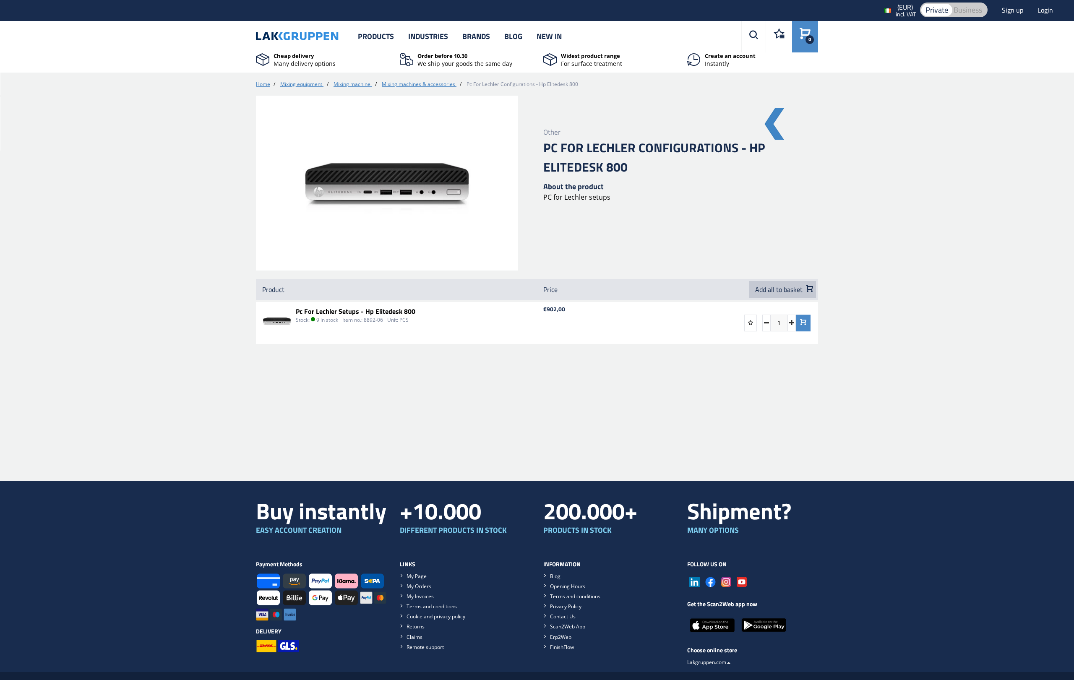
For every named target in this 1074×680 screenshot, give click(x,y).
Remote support (425, 647)
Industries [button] (428, 36)
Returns (416, 626)
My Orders (419, 586)
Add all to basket (779, 289)
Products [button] (376, 36)
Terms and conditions (432, 606)
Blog (513, 36)
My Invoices (420, 596)
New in (549, 36)
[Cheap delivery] (262, 58)
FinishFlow (562, 647)
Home (263, 84)
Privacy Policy (565, 606)
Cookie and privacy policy (436, 616)
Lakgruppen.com (706, 662)
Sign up (1013, 10)
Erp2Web (560, 637)
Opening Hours (567, 586)
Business (968, 10)
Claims (414, 637)
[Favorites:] (779, 36)
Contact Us (563, 616)
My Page (417, 576)
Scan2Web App (567, 626)
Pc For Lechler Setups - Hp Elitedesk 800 (355, 311)
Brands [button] (476, 36)
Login (1045, 10)
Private (936, 10)
